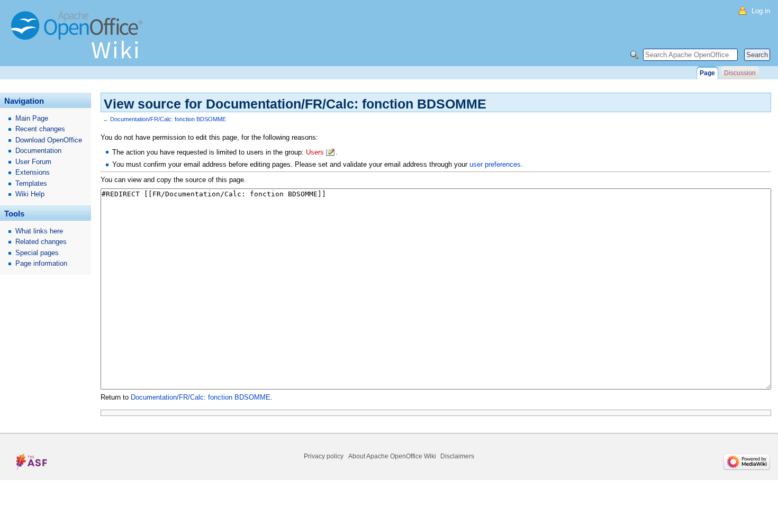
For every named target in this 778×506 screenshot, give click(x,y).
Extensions (32, 172)
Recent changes (40, 129)
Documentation (38, 151)
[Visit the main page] (79, 39)
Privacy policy (323, 456)
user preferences (495, 164)
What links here (39, 231)
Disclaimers (457, 456)
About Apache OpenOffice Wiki (392, 456)
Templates (31, 183)
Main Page (31, 118)
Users (315, 152)
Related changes (41, 242)
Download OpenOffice (48, 140)
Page (707, 73)
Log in (761, 11)
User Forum (33, 162)
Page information (41, 263)
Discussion (740, 73)
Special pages (37, 253)
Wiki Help (29, 194)
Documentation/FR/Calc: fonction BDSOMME (168, 119)
